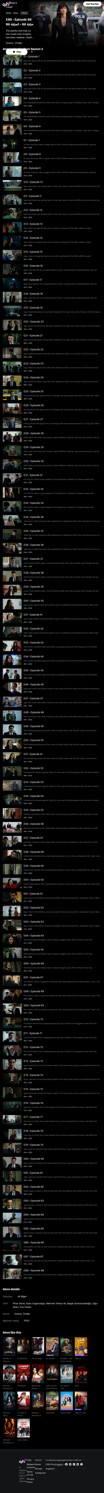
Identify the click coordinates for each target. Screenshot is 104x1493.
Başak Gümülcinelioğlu (79, 1303)
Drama (18, 1313)
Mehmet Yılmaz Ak (56, 1303)
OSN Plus (50, 1464)
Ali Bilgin (22, 1296)
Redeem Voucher (31, 1466)
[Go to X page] (81, 1465)
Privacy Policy (30, 1480)
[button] (92, 4)
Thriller (26, 1313)
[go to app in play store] (84, 1464)
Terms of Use (30, 1473)
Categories (40, 1472)
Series (38, 1464)
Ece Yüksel (25, 1307)
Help (29, 1459)
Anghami (50, 1468)
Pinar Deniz (19, 1303)
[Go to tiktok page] (74, 1465)
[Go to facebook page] (66, 1465)
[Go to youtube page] (77, 1465)
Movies (38, 1468)
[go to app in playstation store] (84, 1468)
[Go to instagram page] (70, 1465)
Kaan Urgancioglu (35, 1303)
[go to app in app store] (84, 1460)
